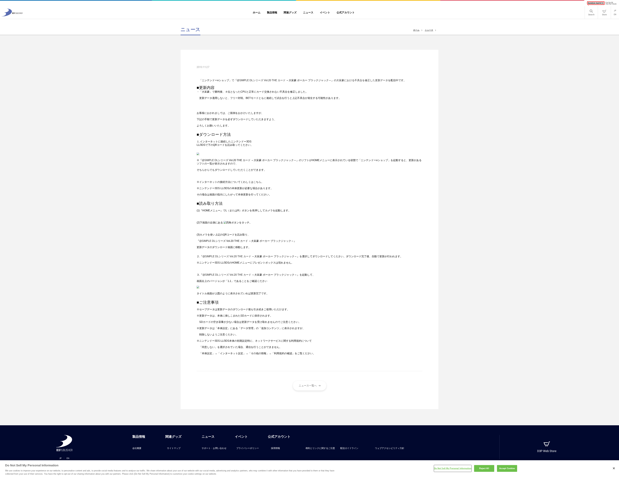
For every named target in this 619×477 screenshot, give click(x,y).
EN (615, 14)
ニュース (429, 30)
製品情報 (138, 436)
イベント (241, 436)
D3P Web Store (546, 451)
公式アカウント (279, 436)
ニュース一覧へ (308, 385)
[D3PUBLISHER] (12, 15)
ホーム (416, 30)
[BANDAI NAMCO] (601, 3)
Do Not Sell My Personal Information (453, 468)
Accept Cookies (507, 468)
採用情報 (275, 448)
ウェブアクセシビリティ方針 (389, 448)
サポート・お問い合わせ (214, 448)
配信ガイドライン (349, 448)
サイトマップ (174, 448)
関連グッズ (173, 436)
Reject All (484, 468)
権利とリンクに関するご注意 (320, 448)
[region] (309, 468)
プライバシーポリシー (247, 448)
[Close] (613, 468)
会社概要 (136, 448)
